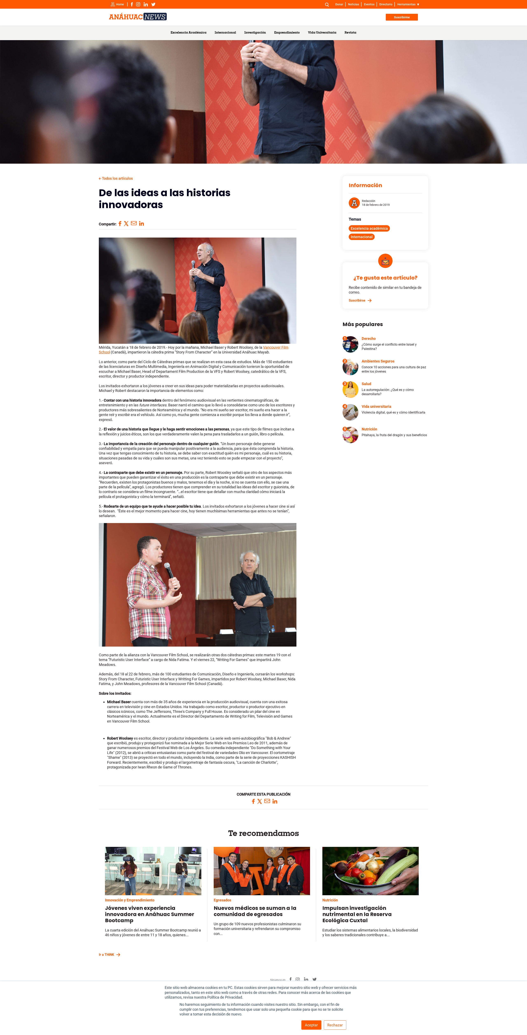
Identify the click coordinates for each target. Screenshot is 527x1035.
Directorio (385, 4)
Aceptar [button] (311, 1025)
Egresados (222, 900)
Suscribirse (357, 300)
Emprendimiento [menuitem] (287, 32)
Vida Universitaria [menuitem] (322, 32)
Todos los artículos (117, 178)
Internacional (362, 237)
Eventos (369, 4)
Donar (339, 4)
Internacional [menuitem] (225, 32)
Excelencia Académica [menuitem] (188, 32)
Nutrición (330, 900)
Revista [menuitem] (350, 32)
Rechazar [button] (335, 1025)
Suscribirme (402, 17)
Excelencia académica (369, 228)
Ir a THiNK (106, 955)
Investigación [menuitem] (255, 32)
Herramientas (406, 4)
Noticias (353, 4)
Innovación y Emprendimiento (129, 900)
